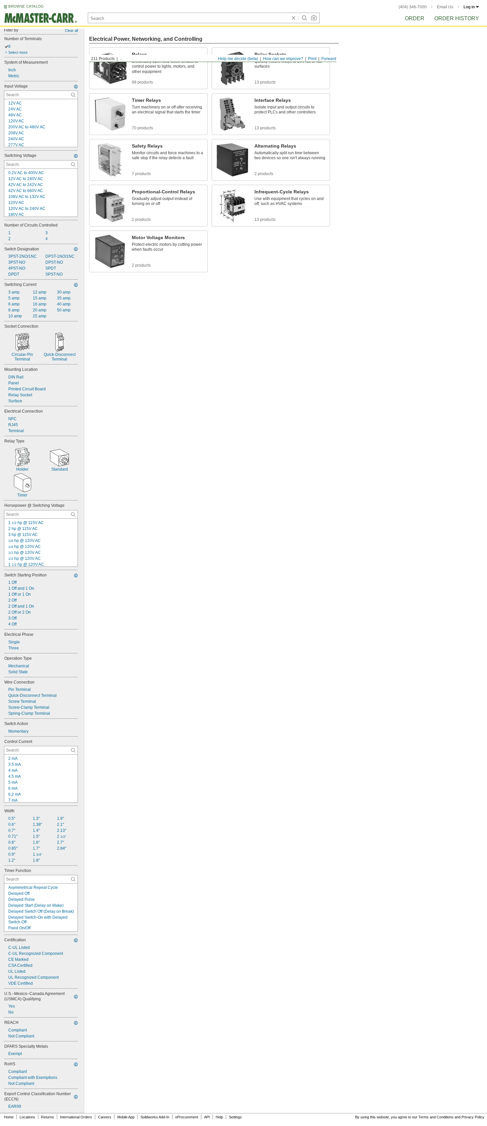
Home (9, 1117)
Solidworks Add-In (154, 1117)
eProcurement (186, 1117)
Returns (47, 1117)
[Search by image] (313, 18)
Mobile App (126, 1117)
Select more (17, 52)
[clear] (294, 18)
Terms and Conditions (436, 1117)
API (207, 1117)
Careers (104, 1117)
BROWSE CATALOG (26, 6)
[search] (73, 95)
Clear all (71, 31)
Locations (27, 1117)
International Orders (76, 1117)
